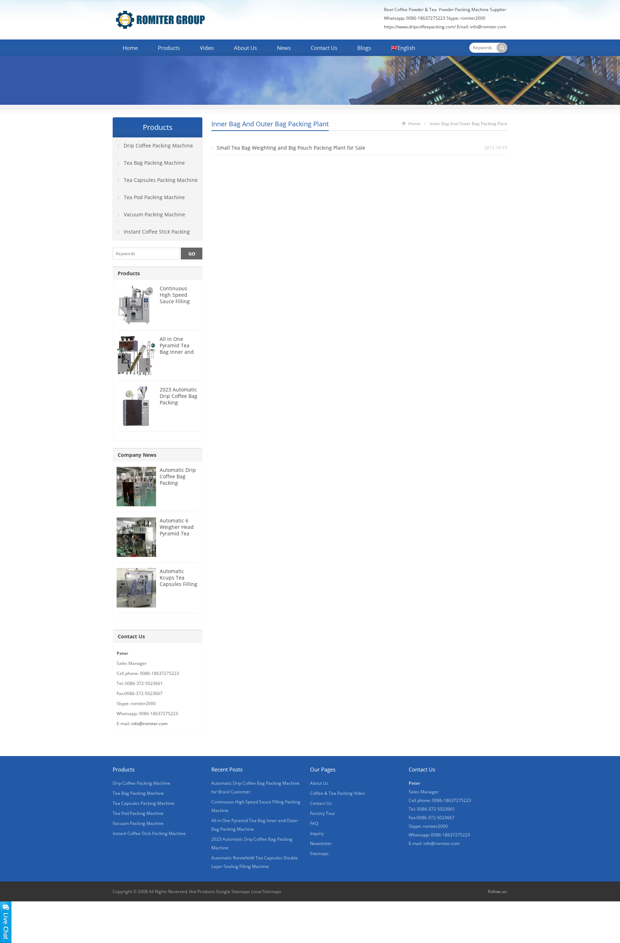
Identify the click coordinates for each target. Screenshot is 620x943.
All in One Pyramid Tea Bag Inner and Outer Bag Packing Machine (177, 355)
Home (130, 47)
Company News (137, 454)
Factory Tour (322, 813)
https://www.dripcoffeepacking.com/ (420, 27)
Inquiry (317, 833)
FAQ (314, 823)
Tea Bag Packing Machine (154, 162)
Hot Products (202, 891)
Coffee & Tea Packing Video (337, 793)
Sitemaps (319, 853)
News (284, 47)
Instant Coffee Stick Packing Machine (151, 234)
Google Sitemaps (233, 891)
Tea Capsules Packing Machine (161, 180)
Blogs (364, 47)
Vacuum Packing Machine (154, 214)
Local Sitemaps (266, 891)
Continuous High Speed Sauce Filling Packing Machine (175, 301)
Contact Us (324, 47)
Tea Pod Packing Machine (154, 197)
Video (207, 47)
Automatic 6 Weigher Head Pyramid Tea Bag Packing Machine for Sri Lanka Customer (179, 536)
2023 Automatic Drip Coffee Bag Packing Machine (178, 399)
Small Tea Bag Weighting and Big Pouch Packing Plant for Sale (291, 147)
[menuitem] (403, 48)
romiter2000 (472, 18)
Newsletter (321, 843)
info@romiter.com (488, 27)
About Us (245, 47)
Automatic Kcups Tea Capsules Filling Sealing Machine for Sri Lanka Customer (179, 587)
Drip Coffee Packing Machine (158, 145)
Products (169, 47)
